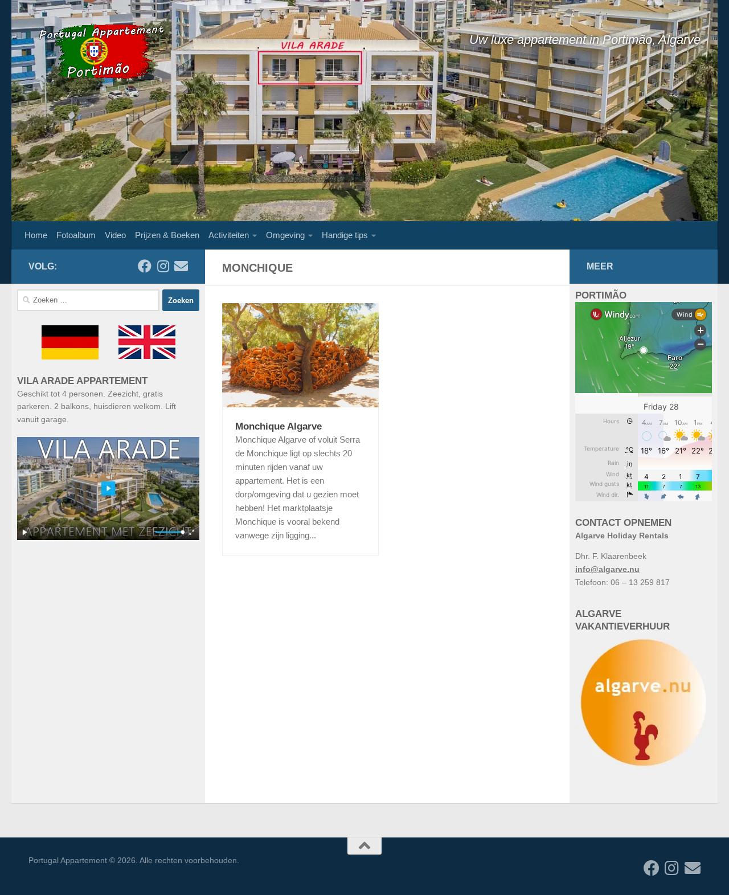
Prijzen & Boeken (167, 235)
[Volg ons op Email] (181, 266)
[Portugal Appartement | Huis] (99, 51)
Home (35, 235)
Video (115, 235)
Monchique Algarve (278, 426)
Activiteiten (228, 235)
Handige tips (345, 235)
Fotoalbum (76, 235)
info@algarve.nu (607, 569)
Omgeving (285, 235)
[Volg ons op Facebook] (144, 266)
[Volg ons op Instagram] (163, 266)
